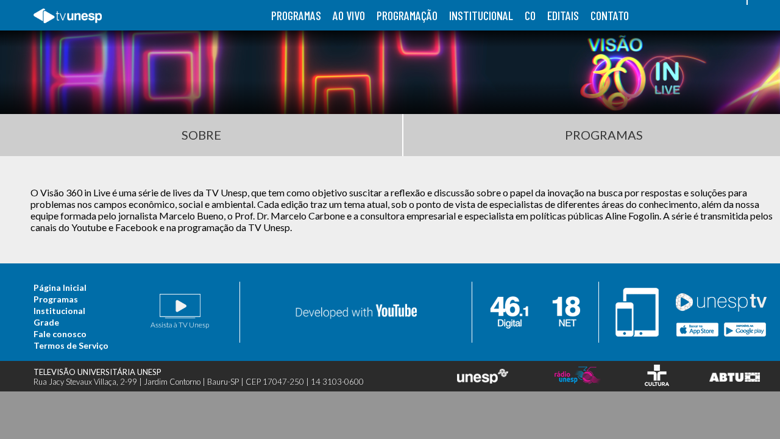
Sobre (201, 134)
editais (563, 15)
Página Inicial (60, 287)
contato (609, 15)
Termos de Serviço (71, 345)
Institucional (59, 310)
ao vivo (349, 15)
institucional (481, 15)
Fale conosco (60, 334)
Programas (56, 299)
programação (407, 15)
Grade (46, 322)
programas (296, 15)
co (530, 15)
